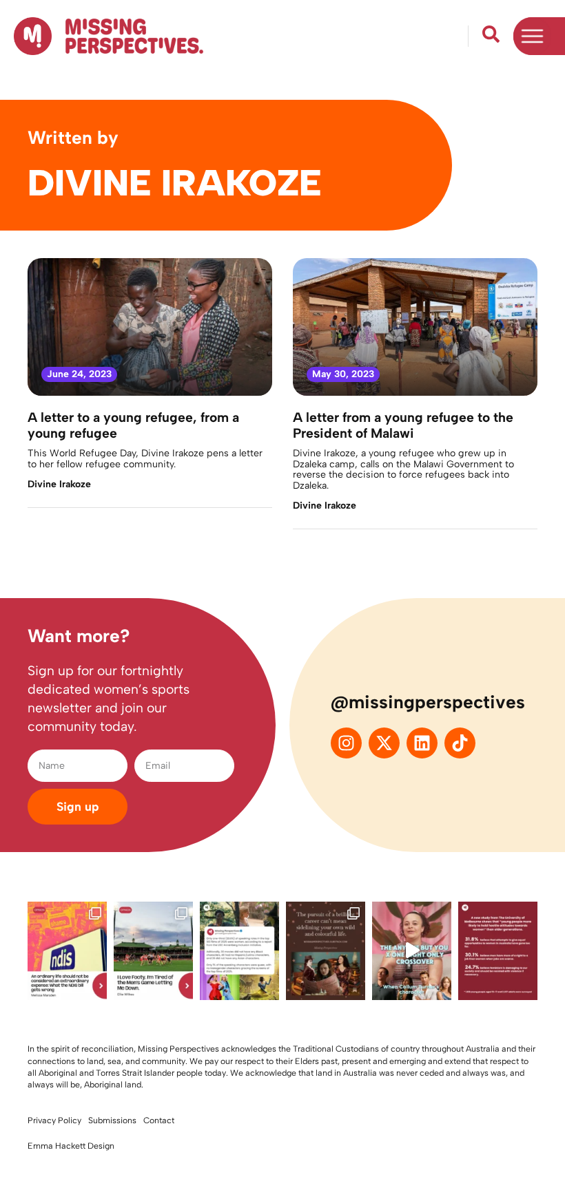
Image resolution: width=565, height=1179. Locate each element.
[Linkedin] (422, 742)
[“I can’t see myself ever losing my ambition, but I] (325, 951)
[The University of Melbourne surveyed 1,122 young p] (497, 951)
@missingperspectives (428, 702)
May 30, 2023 (343, 374)
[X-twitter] (384, 742)
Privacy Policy (54, 1120)
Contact (158, 1120)
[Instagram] (346, 742)
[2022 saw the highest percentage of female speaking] (239, 951)
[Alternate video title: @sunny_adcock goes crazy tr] (411, 951)
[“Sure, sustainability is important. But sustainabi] (67, 951)
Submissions (112, 1120)
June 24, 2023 (79, 374)
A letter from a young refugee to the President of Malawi (403, 425)
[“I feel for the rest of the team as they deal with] (153, 951)
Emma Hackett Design (71, 1145)
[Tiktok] (459, 742)
